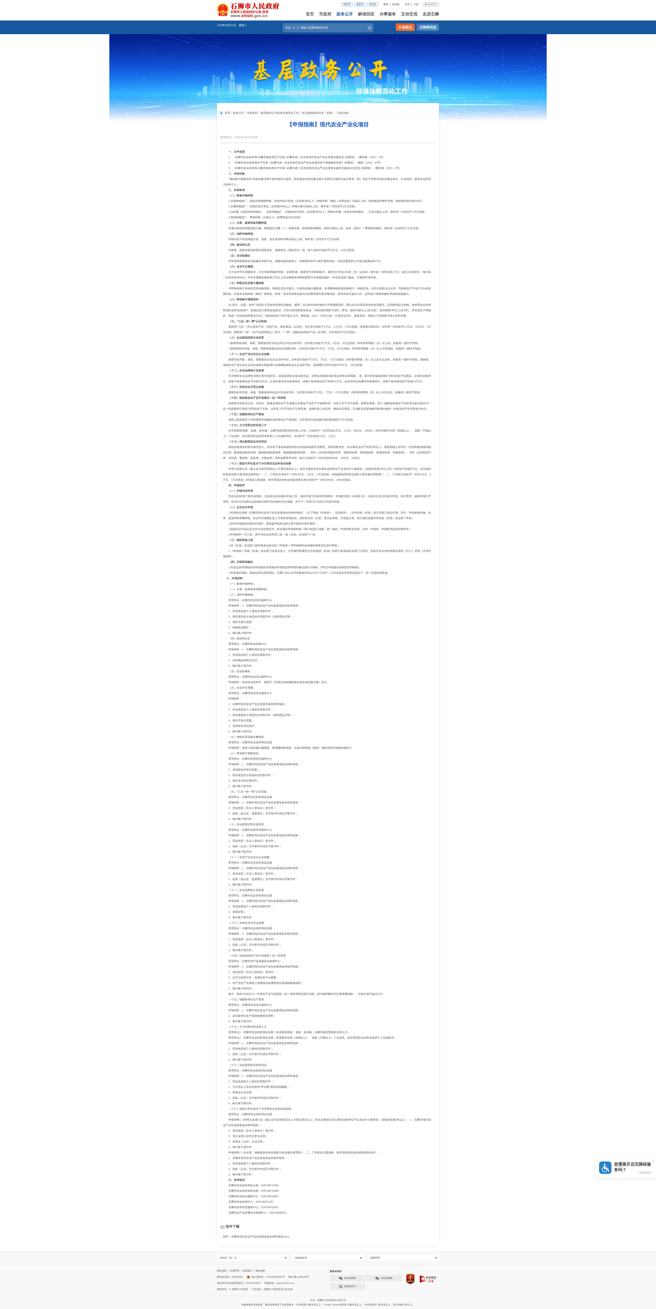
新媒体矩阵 (336, 1271)
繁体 (385, 4)
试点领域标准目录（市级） (318, 112)
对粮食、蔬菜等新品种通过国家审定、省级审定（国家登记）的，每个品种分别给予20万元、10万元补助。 (290, 250)
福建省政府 (301, 1258)
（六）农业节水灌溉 (240, 266)
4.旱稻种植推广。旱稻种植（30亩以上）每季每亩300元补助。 (263, 217)
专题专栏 (252, 112)
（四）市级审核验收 (240, 561)
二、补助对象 (236, 173)
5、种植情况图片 (236, 627)
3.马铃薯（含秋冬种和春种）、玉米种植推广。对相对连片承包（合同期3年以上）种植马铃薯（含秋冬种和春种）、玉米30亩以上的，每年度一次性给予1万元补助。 (325, 211)
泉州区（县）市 (228, 1258)
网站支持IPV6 (431, 4)
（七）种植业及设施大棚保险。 (245, 736)
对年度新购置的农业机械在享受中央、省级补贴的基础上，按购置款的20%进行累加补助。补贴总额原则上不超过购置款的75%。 (303, 261)
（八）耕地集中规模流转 (243, 299)
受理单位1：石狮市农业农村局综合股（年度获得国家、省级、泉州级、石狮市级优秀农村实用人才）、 (288, 1032)
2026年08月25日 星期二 (232, 25)
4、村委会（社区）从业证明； (244, 1141)
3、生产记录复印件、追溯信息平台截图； (251, 977)
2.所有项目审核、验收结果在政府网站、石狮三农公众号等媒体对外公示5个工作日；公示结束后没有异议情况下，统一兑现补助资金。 (306, 572)
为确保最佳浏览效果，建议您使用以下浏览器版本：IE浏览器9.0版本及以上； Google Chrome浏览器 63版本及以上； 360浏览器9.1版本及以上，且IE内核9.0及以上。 (328, 1304)
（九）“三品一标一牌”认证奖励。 (246, 791)
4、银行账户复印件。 (238, 665)
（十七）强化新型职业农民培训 (247, 441)
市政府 (372, 4)
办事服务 (388, 14)
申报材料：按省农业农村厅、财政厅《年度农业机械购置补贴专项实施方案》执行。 (276, 682)
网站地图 (260, 1271)
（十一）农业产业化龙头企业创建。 (247, 857)
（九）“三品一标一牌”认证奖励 (247, 321)
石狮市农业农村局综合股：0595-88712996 (250, 1185)
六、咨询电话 (235, 1179)
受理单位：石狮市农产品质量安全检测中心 (251, 961)
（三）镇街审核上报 (240, 540)
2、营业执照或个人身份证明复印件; (247, 654)
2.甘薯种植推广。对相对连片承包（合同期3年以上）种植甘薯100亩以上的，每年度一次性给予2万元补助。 (290, 206)
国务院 (347, 4)
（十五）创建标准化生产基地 (246, 414)
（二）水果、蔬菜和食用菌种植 (247, 222)
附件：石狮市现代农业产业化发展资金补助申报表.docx (256, 1236)
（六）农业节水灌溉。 (239, 687)
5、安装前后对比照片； (240, 725)
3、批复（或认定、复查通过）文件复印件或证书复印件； (260, 813)
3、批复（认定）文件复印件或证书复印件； (252, 846)
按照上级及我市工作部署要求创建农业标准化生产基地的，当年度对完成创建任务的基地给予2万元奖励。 (289, 419)
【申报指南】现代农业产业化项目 (328, 124)
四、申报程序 (235, 485)
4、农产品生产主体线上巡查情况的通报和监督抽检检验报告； (263, 983)
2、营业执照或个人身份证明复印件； (248, 611)
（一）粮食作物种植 (240, 195)
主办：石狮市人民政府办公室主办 (328, 1300)
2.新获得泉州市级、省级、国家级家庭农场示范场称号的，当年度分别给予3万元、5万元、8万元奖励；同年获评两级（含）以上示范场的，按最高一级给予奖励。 (323, 348)
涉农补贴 (343, 112)
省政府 (359, 4)
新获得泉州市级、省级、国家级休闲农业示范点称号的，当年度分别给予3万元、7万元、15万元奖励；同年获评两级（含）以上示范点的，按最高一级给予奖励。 (322, 392)
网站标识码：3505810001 (230, 1277)
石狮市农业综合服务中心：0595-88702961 (250, 1196)
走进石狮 (431, 14)
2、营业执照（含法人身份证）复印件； (249, 808)
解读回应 (366, 14)
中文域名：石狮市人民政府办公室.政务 (272, 1289)
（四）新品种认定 (239, 244)
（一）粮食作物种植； (239, 583)
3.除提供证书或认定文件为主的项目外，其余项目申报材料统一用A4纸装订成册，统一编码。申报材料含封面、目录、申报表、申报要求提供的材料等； (317, 529)
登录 (407, 4)
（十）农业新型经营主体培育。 (245, 824)
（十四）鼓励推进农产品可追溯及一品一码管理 (257, 397)
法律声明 (234, 1271)
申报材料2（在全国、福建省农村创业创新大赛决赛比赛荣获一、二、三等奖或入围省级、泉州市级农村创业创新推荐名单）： (301, 1152)
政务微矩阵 (350, 1278)
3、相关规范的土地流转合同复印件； (248, 775)
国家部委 (375, 1258)
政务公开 (345, 14)
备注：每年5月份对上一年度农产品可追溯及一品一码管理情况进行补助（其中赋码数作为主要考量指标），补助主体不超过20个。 (304, 993)
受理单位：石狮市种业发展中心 (245, 643)
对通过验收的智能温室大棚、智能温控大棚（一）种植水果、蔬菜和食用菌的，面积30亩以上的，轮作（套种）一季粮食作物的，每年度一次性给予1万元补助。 (322, 228)
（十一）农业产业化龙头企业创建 (247, 354)
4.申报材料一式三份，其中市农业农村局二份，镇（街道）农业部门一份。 (270, 534)
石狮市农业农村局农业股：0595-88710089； (252, 1190)
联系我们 (247, 1271)
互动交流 (409, 14)
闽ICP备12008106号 (298, 1277)
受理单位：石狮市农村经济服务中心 (247, 758)
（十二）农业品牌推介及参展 (246, 370)
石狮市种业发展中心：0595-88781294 (248, 1201)
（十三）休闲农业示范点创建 (245, 386)
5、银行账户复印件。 (238, 786)
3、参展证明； (234, 911)
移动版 (395, 4)
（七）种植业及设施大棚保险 (245, 282)
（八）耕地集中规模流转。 (242, 753)
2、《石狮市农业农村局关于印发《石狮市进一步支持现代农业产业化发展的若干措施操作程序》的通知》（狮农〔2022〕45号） (303, 162)
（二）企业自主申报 (240, 507)
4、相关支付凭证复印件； (241, 780)
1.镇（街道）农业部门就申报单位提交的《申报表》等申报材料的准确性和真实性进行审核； (281, 545)
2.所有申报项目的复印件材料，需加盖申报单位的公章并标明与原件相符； (270, 523)
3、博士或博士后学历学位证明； (245, 1136)
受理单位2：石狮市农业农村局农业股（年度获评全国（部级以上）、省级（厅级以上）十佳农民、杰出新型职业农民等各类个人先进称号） (310, 1037)
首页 (310, 14)
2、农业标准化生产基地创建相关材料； (249, 1015)
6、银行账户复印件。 (238, 633)
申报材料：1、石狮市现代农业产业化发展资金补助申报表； (262, 605)
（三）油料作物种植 (240, 233)
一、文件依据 (236, 151)
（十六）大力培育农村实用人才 (247, 425)
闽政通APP (350, 1286)
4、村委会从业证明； (238, 1092)
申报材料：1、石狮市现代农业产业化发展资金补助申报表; (261, 649)
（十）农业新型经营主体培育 (246, 337)
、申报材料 (236, 578)
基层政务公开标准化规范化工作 (280, 112)
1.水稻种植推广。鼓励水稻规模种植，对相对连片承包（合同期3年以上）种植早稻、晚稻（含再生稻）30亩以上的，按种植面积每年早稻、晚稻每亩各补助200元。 (324, 200)
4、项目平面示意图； (238, 622)
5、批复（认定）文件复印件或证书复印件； (252, 1097)
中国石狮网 (386, 1278)
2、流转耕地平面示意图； (241, 769)
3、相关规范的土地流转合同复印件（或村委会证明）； (259, 616)
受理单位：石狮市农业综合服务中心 (247, 600)
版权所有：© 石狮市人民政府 (232, 1289)
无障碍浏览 (427, 27)
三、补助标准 (235, 190)
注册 (416, 4)
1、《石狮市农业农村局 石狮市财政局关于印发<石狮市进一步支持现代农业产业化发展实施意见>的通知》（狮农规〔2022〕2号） (304, 157)
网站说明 (222, 1271)
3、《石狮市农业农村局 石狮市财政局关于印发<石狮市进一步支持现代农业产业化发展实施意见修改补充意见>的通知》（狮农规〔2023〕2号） (312, 168)
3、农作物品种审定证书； (241, 660)
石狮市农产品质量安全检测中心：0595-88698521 (255, 1212)
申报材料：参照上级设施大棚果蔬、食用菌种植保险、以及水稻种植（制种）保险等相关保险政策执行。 (288, 747)
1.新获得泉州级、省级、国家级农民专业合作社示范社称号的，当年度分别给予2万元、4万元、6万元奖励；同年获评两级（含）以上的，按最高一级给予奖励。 (321, 343)
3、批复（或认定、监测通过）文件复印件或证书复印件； (260, 879)
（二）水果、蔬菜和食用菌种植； (246, 589)
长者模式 (405, 27)
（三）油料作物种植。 (239, 594)
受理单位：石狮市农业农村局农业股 (247, 742)
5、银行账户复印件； (238, 988)
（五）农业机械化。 (238, 671)
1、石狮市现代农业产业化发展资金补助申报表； (255, 704)
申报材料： (232, 698)
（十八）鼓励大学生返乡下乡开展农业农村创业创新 (259, 463)
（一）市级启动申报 (240, 490)
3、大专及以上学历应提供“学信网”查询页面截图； (256, 1086)
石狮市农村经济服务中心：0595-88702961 (250, 1207)
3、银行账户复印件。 (238, 1021)
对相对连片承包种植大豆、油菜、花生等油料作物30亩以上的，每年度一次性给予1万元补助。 (282, 239)
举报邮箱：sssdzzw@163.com (279, 1283)
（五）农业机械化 (239, 255)
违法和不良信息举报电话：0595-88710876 (239, 1283)
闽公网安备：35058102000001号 (268, 1277)
